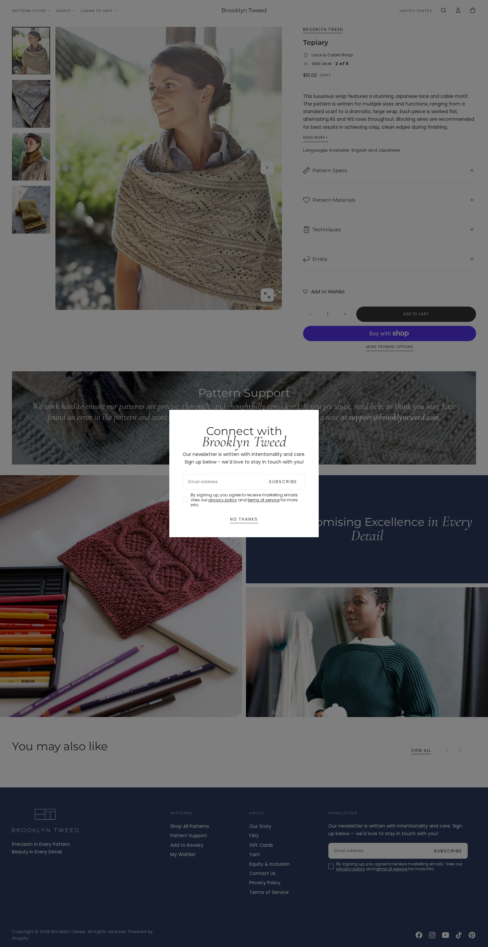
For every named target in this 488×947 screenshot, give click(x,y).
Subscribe (283, 481)
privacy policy (222, 500)
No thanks (244, 519)
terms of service (264, 500)
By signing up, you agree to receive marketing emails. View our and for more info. (245, 499)
